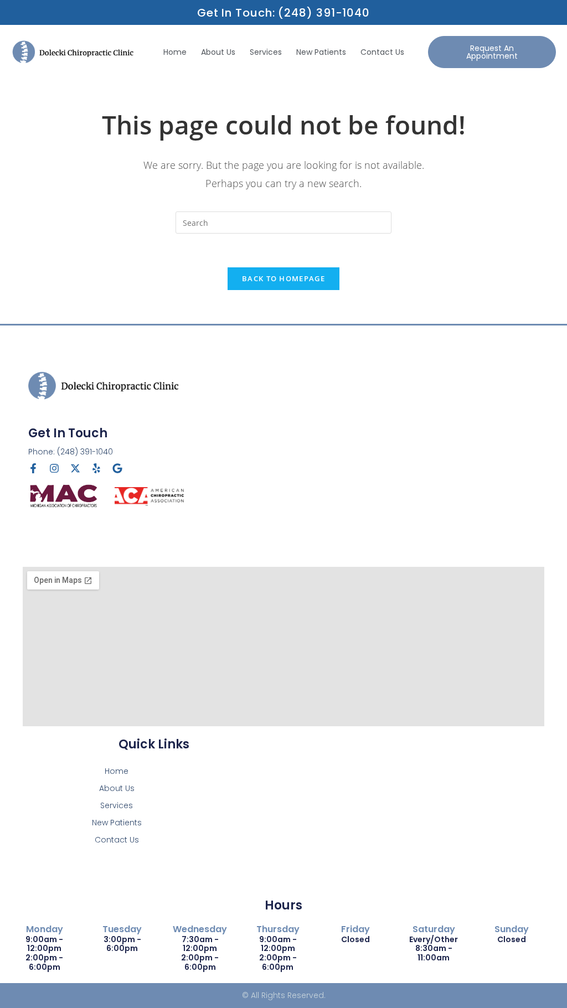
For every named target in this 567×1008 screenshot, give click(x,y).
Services (266, 52)
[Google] (117, 468)
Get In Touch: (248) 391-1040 (283, 12)
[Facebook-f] (33, 468)
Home (175, 52)
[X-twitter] (75, 468)
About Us (218, 52)
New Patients (321, 52)
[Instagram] (54, 468)
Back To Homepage (283, 278)
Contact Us (382, 52)
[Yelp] (96, 468)
